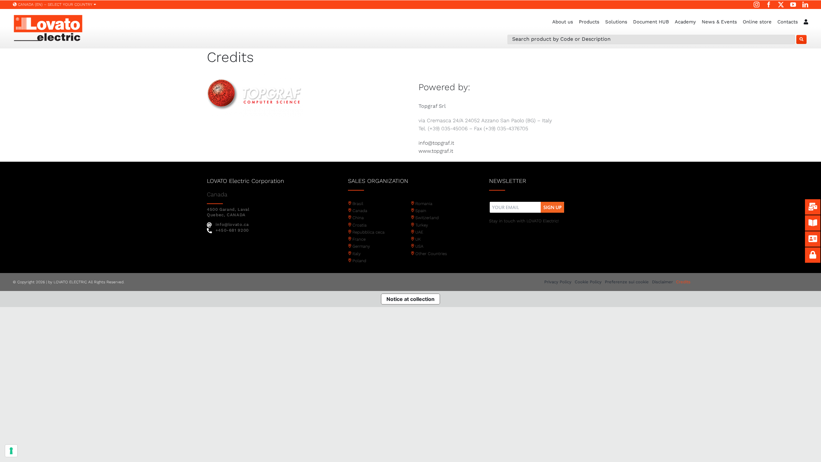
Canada (359, 210)
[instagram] (756, 4)
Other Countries (431, 253)
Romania (423, 203)
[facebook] (769, 4)
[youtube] (793, 4)
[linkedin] (805, 4)
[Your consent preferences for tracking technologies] (11, 451)
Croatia (359, 225)
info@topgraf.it (436, 143)
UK (418, 239)
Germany (361, 246)
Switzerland (427, 217)
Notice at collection (410, 299)
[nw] (527, 203)
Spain (420, 210)
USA (419, 246)
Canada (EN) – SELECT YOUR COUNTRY (55, 4)
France (359, 239)
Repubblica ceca (368, 232)
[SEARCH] (801, 39)
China (358, 217)
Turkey (421, 225)
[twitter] (781, 4)
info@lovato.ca (232, 224)
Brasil (357, 203)
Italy (356, 253)
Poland (359, 260)
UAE (419, 232)
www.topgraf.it (436, 151)
